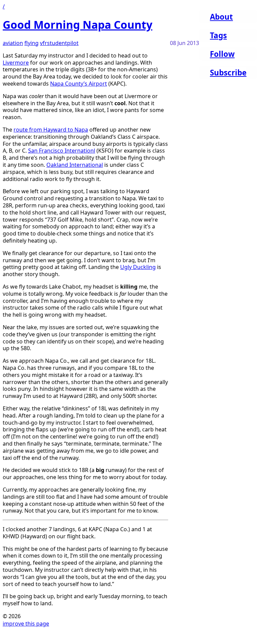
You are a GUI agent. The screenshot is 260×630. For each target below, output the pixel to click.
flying (31, 43)
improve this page (26, 623)
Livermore (16, 62)
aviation (13, 43)
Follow (222, 54)
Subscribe (228, 72)
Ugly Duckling (138, 267)
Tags (218, 35)
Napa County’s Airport (78, 83)
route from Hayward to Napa (51, 129)
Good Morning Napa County (77, 24)
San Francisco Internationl (61, 150)
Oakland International (74, 164)
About (221, 17)
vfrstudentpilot (59, 43)
